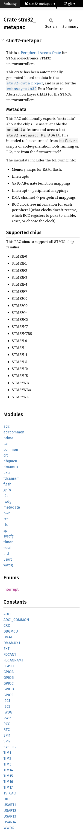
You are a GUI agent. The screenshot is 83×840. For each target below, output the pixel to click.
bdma (8, 438)
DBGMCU (10, 631)
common (10, 449)
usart (7, 559)
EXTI (7, 648)
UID (6, 799)
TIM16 (8, 781)
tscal (7, 548)
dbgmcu (10, 461)
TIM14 (8, 770)
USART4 (9, 822)
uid (6, 553)
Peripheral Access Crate (41, 52)
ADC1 (7, 614)
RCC (6, 724)
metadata (11, 507)
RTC (6, 729)
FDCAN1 (9, 654)
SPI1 (6, 735)
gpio (7, 490)
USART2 (9, 810)
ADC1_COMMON (16, 620)
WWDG (8, 828)
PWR (7, 718)
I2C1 (6, 700)
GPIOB (8, 677)
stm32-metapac (40, 4)
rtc (5, 524)
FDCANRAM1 (13, 660)
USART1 (9, 805)
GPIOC (8, 683)
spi (6, 530)
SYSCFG (9, 747)
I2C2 (6, 706)
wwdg (8, 565)
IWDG (7, 712)
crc (6, 455)
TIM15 (8, 776)
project (25, 83)
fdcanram (11, 478)
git (70, 4)
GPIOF (8, 695)
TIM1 (7, 752)
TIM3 (7, 764)
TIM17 (8, 787)
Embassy (10, 4)
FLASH (8, 666)
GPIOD (8, 689)
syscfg (8, 536)
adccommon (13, 432)
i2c (5, 496)
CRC (6, 625)
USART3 (9, 816)
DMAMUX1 (11, 643)
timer (8, 542)
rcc (6, 519)
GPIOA (8, 672)
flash (7, 484)
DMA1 (7, 637)
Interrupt (11, 589)
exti (6, 472)
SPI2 (7, 741)
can (6, 444)
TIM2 (7, 758)
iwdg (7, 501)
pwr (6, 513)
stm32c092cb (18, 11)
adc (6, 426)
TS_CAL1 (9, 793)
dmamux (10, 467)
